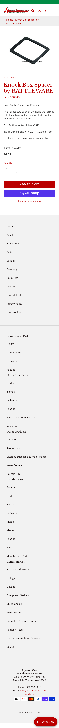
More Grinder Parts (17, 556)
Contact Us (13, 286)
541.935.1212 (33, 687)
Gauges (11, 586)
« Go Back (10, 77)
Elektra (10, 343)
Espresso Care (33, 712)
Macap (10, 521)
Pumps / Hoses (15, 629)
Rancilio (11, 369)
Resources (12, 277)
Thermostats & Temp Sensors (23, 638)
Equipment (13, 243)
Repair (10, 235)
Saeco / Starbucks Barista (21, 417)
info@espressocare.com (33, 690)
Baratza (11, 487)
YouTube (29, 694)
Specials (11, 260)
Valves (10, 646)
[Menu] (53, 10)
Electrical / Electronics (19, 569)
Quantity (8, 163)
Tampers (11, 439)
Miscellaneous (14, 603)
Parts (9, 252)
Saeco (10, 547)
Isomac (11, 391)
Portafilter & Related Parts (21, 621)
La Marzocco (14, 352)
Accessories (13, 448)
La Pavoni (12, 361)
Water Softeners (16, 465)
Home (9, 19)
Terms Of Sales (15, 295)
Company (12, 269)
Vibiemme (12, 426)
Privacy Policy (14, 303)
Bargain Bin (13, 473)
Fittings (11, 578)
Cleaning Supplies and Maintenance (26, 456)
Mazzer (11, 530)
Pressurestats (14, 612)
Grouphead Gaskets (18, 595)
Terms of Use (14, 312)
